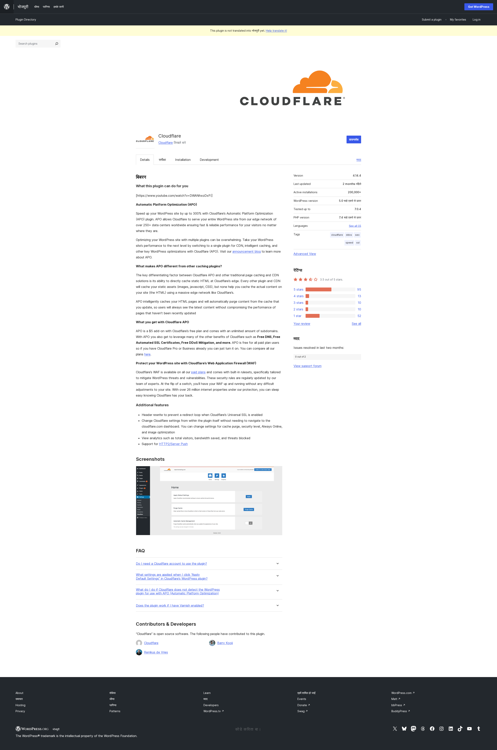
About (19, 693)
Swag (302, 711)
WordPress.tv (213, 711)
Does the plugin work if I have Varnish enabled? (170, 605)
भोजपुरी (56, 729)
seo (357, 234)
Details (145, 160)
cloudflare (337, 234)
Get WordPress (478, 6)
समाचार (19, 699)
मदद (358, 160)
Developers (211, 705)
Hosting (20, 705)
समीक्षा (162, 160)
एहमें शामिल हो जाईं (306, 693)
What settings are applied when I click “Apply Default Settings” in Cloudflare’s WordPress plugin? (172, 576)
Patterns (114, 711)
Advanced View (305, 254)
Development (209, 160)
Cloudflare (165, 143)
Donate (303, 705)
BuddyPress (400, 711)
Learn (207, 693)
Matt (396, 699)
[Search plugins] (57, 44)
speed (349, 242)
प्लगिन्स (112, 705)
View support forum (307, 366)
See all (356, 324)
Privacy (20, 711)
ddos (349, 234)
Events (301, 699)
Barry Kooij (225, 643)
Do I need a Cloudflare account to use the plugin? (171, 564)
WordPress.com (403, 693)
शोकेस (112, 693)
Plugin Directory (26, 19)
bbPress (398, 705)
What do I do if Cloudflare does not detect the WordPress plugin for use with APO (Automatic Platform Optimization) (178, 591)
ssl (358, 242)
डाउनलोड (354, 139)
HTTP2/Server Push (173, 444)
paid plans (198, 372)
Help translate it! (276, 30)
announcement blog (246, 251)
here (147, 354)
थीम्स (111, 699)
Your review (302, 324)
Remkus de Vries (156, 652)
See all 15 (355, 225)
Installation (183, 160)
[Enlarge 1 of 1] (277, 471)
